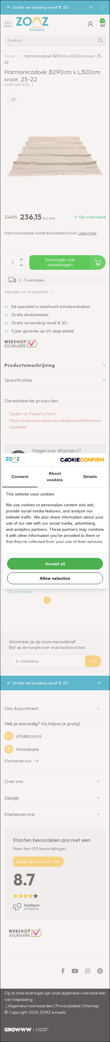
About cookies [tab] (55, 476)
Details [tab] (90, 476)
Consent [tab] (19, 476)
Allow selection (55, 578)
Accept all (55, 563)
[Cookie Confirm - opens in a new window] (82, 460)
